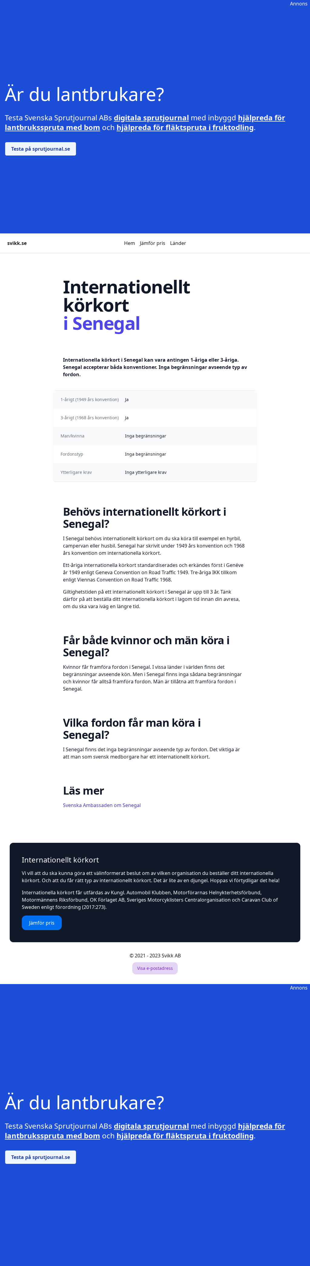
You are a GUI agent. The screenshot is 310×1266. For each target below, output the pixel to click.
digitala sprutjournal (151, 117)
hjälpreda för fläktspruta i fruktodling (185, 127)
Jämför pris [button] (41, 922)
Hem (129, 243)
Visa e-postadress (155, 968)
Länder (178, 243)
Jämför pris (152, 243)
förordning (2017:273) (80, 907)
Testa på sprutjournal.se (40, 149)
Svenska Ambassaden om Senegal (102, 805)
